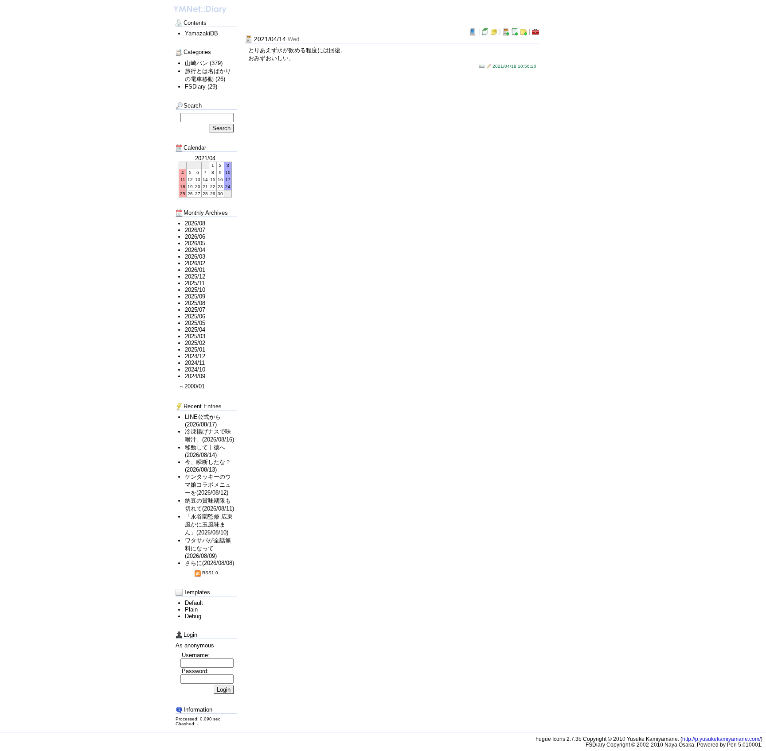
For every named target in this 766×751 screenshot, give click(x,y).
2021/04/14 (276, 39)
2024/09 (195, 376)
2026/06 (195, 236)
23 (220, 186)
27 (197, 193)
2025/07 (195, 309)
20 (197, 186)
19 (190, 186)
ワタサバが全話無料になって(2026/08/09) (208, 548)
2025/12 (195, 276)
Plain (191, 609)
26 (190, 193)
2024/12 (195, 356)
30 (220, 193)
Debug (193, 616)
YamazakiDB (201, 33)
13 (197, 179)
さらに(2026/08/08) (209, 563)
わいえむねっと (200, 9)
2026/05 (195, 243)
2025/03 (195, 336)
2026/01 (195, 270)
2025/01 (195, 349)
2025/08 (195, 303)
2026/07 (195, 230)
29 (212, 193)
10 (228, 172)
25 (182, 193)
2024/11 (195, 363)
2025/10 (195, 289)
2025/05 (195, 323)
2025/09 (195, 296)
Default (194, 603)
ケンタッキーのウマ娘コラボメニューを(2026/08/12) (208, 484)
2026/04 (195, 250)
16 (220, 179)
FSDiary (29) (201, 86)
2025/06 (195, 316)
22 (212, 186)
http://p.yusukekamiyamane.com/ (721, 739)
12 (190, 179)
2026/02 (195, 263)
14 (205, 179)
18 (182, 186)
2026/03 (195, 256)
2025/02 (195, 343)
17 (228, 179)
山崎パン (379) (204, 63)
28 (205, 193)
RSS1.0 (210, 572)
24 (228, 186)
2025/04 (195, 329)
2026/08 (195, 223)
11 (182, 179)
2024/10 (195, 369)
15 (212, 179)
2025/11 (195, 283)
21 (205, 186)
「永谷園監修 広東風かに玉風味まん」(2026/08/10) (209, 524)
